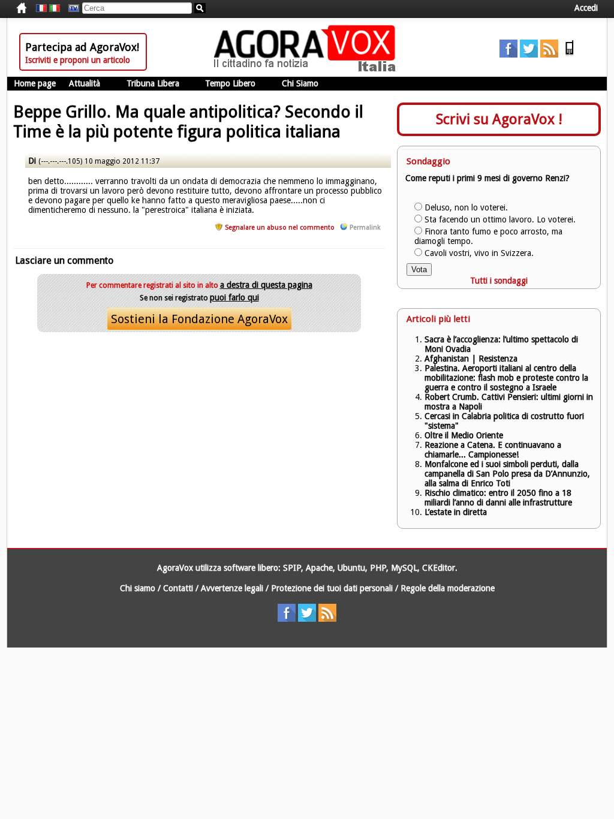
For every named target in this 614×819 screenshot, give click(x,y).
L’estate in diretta (456, 512)
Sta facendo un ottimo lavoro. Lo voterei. (500, 219)
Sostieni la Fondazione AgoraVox (199, 319)
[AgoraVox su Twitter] (529, 54)
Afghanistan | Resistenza (471, 358)
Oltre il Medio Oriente (464, 435)
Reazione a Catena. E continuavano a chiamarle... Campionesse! (493, 449)
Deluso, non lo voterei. (466, 207)
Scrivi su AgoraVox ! (499, 119)
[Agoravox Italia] (54, 8)
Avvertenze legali (232, 588)
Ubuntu (351, 568)
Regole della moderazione (448, 588)
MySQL (404, 568)
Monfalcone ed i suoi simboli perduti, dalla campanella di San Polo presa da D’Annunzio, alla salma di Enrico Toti (507, 473)
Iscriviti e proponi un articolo (77, 60)
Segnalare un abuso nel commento (280, 227)
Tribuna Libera (153, 83)
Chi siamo (137, 588)
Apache (319, 568)
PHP (378, 568)
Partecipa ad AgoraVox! (82, 47)
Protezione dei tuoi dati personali (332, 588)
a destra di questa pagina (266, 285)
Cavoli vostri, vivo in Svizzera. (479, 253)
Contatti (178, 588)
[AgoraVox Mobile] (570, 54)
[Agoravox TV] (70, 8)
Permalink (365, 227)
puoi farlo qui (234, 297)
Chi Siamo (300, 83)
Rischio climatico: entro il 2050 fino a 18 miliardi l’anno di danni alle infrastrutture (499, 497)
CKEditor (438, 568)
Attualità (84, 83)
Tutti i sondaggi (499, 280)
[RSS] (549, 54)
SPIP (292, 568)
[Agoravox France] (41, 8)
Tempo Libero (230, 83)
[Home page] (307, 69)
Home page (35, 83)
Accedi (586, 8)
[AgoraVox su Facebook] (508, 54)
